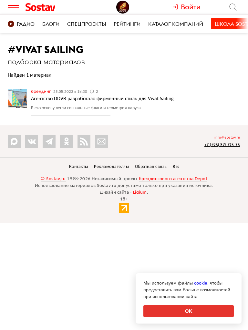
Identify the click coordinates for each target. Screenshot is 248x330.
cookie (200, 283)
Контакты (78, 166)
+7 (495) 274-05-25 (222, 144)
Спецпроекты (86, 24)
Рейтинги (127, 24)
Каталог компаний (175, 24)
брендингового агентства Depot (173, 179)
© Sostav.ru (53, 179)
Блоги (50, 24)
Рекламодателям (111, 166)
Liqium (140, 192)
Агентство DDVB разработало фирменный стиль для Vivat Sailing (102, 99)
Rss (176, 166)
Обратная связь (151, 166)
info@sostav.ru (227, 138)
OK (188, 311)
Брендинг (41, 91)
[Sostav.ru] (52, 7)
